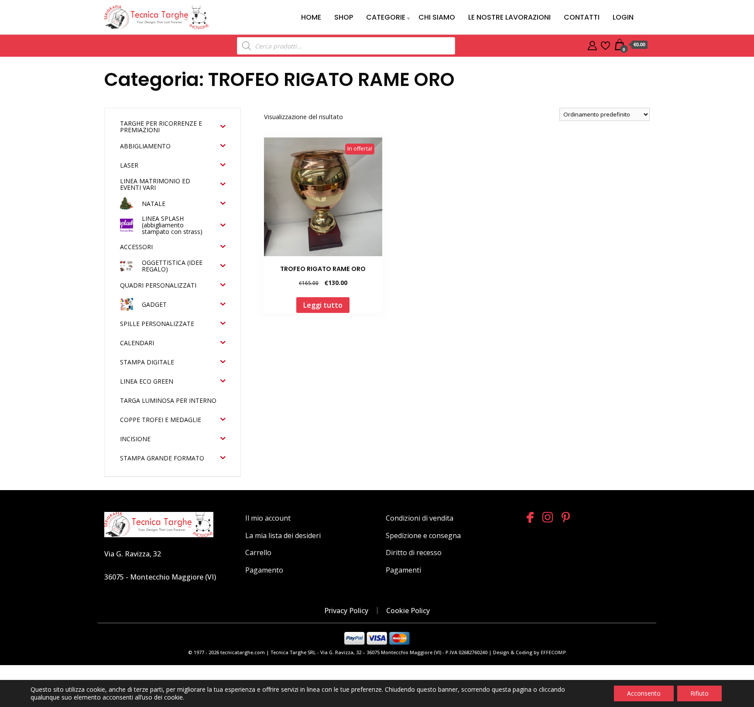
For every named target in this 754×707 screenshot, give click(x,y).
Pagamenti (403, 570)
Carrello (258, 552)
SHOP (343, 17)
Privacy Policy (346, 610)
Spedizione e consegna (423, 535)
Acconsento (644, 693)
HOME (311, 17)
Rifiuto (699, 693)
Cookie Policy (408, 610)
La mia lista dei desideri (283, 535)
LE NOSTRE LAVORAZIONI (509, 17)
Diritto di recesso (414, 552)
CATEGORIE (385, 17)
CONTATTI (582, 17)
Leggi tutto (323, 305)
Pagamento (264, 570)
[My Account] (592, 44)
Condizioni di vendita (419, 518)
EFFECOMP (553, 652)
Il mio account (268, 518)
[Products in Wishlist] (605, 44)
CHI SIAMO (436, 17)
